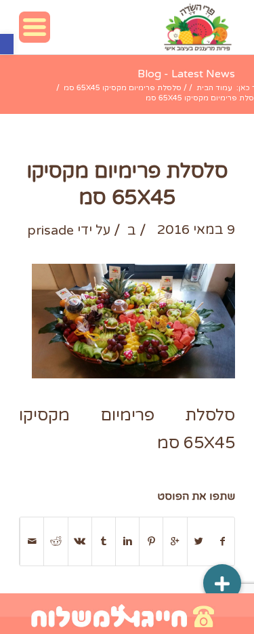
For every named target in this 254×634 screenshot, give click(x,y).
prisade (50, 230)
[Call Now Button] (127, 613)
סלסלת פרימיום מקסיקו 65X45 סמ (123, 87)
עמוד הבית (214, 87)
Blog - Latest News (186, 74)
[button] (7, 44)
